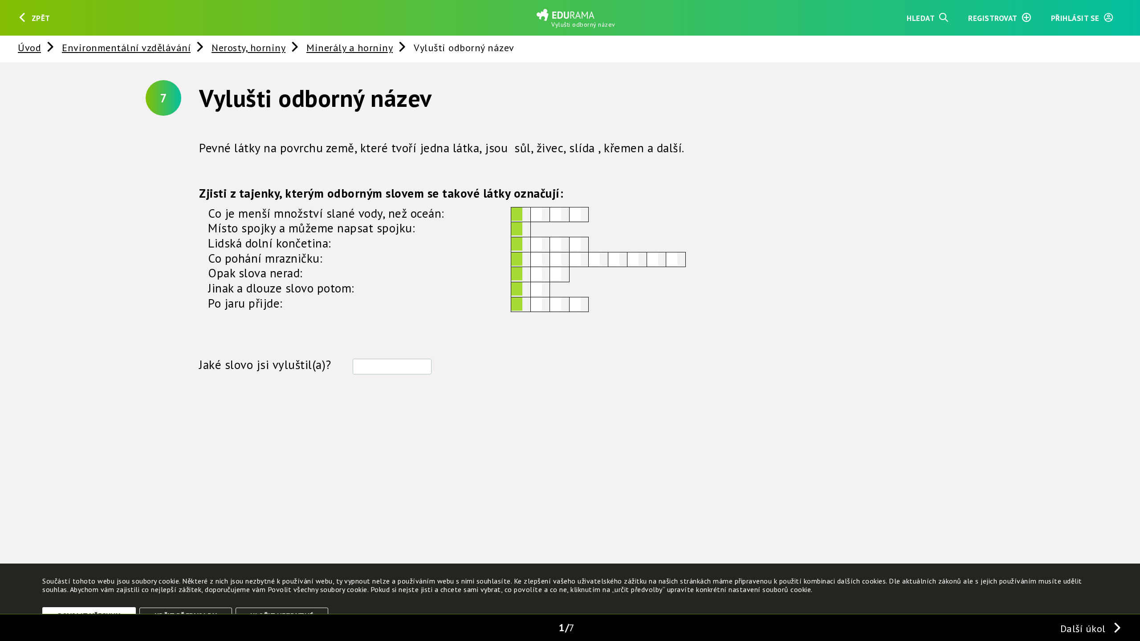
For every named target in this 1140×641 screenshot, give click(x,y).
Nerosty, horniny (248, 47)
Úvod (29, 47)
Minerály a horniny (349, 47)
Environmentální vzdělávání (126, 47)
